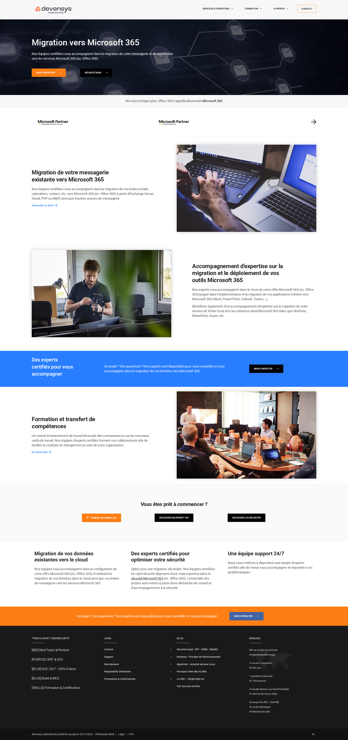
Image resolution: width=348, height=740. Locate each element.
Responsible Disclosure (117, 671)
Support (108, 656)
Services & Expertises (216, 8)
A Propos (279, 8)
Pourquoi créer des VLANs (191, 671)
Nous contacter (45, 72)
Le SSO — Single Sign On (190, 678)
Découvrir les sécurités (246, 517)
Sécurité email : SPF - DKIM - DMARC (197, 649)
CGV (131, 734)
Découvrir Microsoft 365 (174, 517)
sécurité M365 (93, 72)
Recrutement (111, 664)
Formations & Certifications (119, 678)
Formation (251, 8)
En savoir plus (40, 452)
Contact (306, 8)
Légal (121, 734)
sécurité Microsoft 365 (147, 578)
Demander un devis (43, 205)
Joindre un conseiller (103, 518)
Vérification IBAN (104, 734)
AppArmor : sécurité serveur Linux (196, 664)
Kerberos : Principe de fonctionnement (198, 656)
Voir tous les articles (188, 686)
